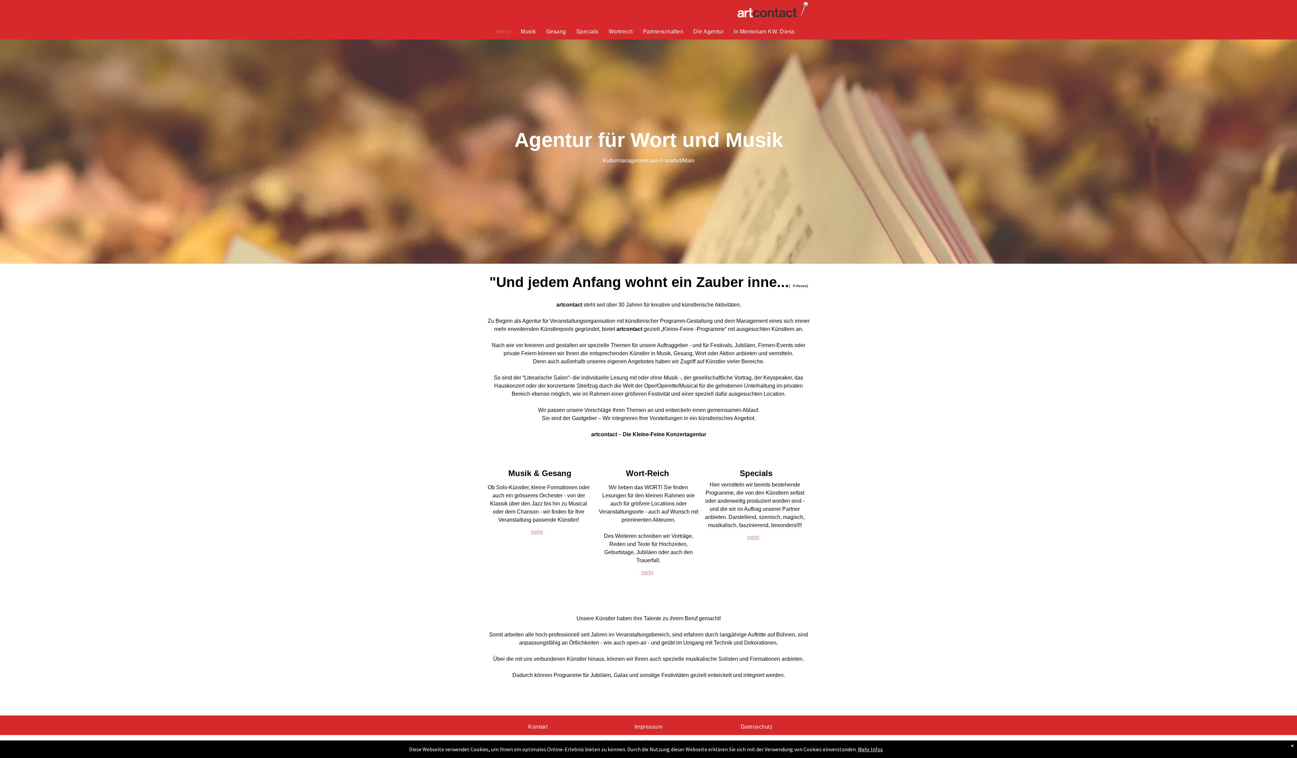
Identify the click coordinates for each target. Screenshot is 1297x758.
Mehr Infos (870, 749)
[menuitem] (503, 32)
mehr (537, 532)
